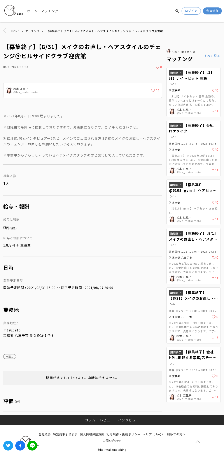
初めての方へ (176, 434)
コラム (90, 420)
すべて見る (212, 55)
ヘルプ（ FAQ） (154, 434)
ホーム (32, 11)
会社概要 (44, 434)
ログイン (191, 11)
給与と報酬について (18, 238)
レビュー (107, 420)
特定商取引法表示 (65, 434)
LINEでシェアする (32, 446)
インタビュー (128, 420)
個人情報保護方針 (92, 434)
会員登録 (212, 11)
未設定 (10, 356)
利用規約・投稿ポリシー (123, 434)
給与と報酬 (11, 219)
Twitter (8, 446)
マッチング (49, 11)
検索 (177, 11)
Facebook (20, 446)
